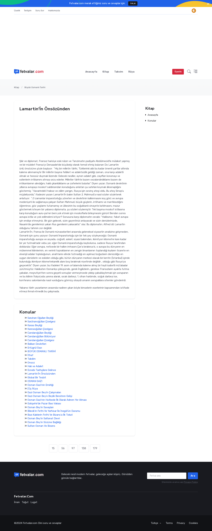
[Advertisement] (106, 39)
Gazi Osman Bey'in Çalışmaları (44, 392)
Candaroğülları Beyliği (39, 332)
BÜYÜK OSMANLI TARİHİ (41, 351)
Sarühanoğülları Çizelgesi (41, 321)
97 (73, 448)
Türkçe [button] (155, 523)
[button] (189, 71)
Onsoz (31, 362)
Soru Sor (39, 10)
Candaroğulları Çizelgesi (40, 340)
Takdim (31, 358)
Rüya (131, 71)
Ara (193, 475)
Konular (152, 120)
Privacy (181, 523)
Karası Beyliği (34, 325)
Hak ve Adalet (35, 366)
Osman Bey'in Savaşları (40, 407)
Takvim (118, 71)
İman (17, 502)
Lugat (33, 502)
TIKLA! (133, 3)
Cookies (193, 523)
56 (63, 448)
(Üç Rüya (32, 388)
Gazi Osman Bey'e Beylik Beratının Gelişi (49, 396)
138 (84, 448)
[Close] (208, 4)
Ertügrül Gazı (34, 347)
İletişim (27, 10)
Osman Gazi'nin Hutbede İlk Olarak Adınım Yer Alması (57, 399)
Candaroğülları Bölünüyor (41, 336)
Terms (169, 523)
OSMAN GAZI (34, 381)
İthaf (30, 355)
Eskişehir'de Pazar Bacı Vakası (44, 403)
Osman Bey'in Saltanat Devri (43, 418)
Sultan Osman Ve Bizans (41, 426)
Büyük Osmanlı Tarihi (35, 87)
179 (95, 448)
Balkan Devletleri (36, 344)
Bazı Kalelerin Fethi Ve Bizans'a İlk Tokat (50, 414)
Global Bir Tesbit (36, 377)
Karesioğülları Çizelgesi (40, 329)
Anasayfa (91, 71)
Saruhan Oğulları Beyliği (40, 317)
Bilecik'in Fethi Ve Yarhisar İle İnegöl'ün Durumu (53, 411)
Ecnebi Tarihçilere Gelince (41, 370)
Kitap (106, 71)
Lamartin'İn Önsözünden (41, 373)
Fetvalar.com (30, 523)
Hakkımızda (54, 10)
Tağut (25, 502)
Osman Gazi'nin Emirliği (40, 384)
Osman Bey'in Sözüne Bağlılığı (44, 422)
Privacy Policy (191, 482)
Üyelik (17, 10)
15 (53, 448)
